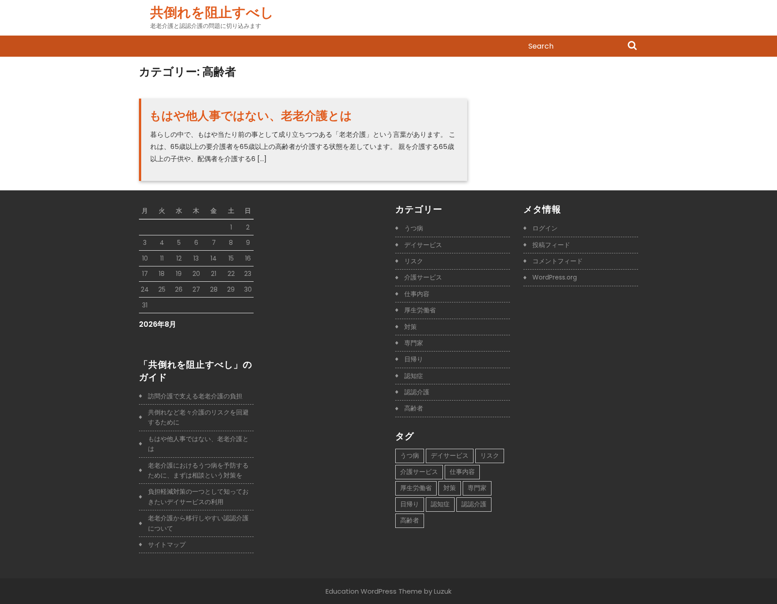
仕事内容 (416, 293)
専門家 (413, 342)
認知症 (413, 375)
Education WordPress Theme (374, 591)
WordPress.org (554, 277)
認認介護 (416, 392)
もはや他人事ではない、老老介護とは (250, 116)
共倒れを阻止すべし (212, 12)
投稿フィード (551, 244)
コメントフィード (557, 261)
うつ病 (413, 228)
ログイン (545, 228)
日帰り (413, 359)
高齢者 (413, 408)
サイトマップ (167, 544)
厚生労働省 (420, 310)
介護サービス (423, 277)
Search (632, 46)
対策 (410, 326)
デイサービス (423, 244)
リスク (413, 261)
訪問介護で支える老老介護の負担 (195, 396)
